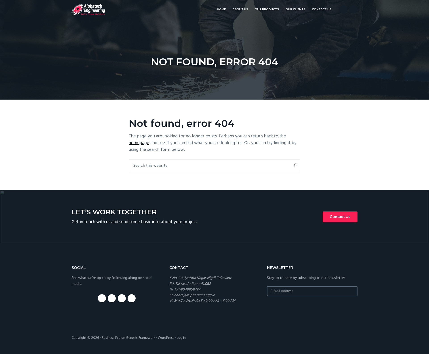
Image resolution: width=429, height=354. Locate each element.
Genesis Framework (140, 338)
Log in (181, 338)
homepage (139, 143)
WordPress (166, 338)
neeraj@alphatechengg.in (194, 295)
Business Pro (111, 338)
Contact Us (340, 217)
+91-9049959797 (187, 289)
